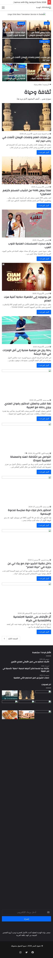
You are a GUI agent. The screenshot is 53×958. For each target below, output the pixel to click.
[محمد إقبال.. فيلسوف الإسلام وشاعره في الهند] (43, 807)
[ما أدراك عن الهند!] (43, 694)
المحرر (47, 187)
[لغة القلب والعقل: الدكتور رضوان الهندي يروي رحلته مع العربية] (26, 383)
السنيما (21, 23)
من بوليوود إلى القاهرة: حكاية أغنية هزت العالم (41, 78)
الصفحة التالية (13, 639)
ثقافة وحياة (44, 41)
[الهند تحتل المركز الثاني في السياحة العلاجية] (10, 704)
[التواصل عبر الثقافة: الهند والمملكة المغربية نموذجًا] (26, 437)
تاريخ (46, 23)
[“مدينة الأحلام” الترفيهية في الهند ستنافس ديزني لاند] (26, 704)
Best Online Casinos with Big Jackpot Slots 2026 (24, 2)
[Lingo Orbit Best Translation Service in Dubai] (26, 15)
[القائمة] (3, 8)
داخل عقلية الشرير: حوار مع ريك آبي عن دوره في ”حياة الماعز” (29, 565)
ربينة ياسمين (45, 560)
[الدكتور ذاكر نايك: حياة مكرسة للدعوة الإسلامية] (26, 490)
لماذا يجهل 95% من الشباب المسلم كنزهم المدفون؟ (40, 35)
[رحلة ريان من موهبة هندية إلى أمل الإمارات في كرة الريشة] (14, 72)
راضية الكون (45, 453)
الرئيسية (46, 84)
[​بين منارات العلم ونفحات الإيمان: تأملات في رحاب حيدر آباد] (26, 51)
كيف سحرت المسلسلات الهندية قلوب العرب (14, 33)
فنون (46, 66)
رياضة (22, 66)
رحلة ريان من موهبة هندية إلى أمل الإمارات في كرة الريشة (15, 78)
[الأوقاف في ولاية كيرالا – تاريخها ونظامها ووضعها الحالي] (10, 694)
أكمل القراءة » (44, 152)
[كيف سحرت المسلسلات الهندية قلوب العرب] (14, 29)
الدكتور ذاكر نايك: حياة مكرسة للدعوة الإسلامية (29, 512)
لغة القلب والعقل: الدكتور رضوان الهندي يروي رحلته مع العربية (28, 405)
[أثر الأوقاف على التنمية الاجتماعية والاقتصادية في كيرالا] (26, 596)
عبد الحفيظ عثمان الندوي (41, 134)
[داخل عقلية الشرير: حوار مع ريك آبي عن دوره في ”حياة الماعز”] (26, 543)
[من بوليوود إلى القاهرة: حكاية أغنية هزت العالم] (39, 72)
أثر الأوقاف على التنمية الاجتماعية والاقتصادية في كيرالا (32, 618)
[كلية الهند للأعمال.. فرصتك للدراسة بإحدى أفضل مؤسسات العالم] (26, 714)
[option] (26, 50)
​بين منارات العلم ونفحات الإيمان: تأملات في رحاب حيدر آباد (28, 58)
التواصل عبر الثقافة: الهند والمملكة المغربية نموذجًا (30, 458)
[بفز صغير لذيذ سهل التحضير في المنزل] (10, 714)
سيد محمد (46, 400)
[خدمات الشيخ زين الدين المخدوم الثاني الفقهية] (43, 704)
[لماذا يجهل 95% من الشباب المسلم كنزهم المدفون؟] (39, 29)
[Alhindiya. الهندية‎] (43, 7)
